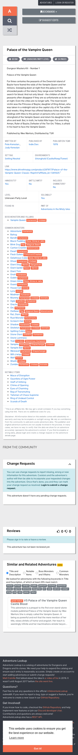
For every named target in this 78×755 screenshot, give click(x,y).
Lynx (13, 291)
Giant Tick (15, 271)
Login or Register (64, 2)
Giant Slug (15, 264)
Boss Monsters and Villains (46, 573)
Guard (13, 284)
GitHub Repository (50, 697)
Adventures (46, 2)
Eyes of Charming (19, 388)
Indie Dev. (34, 144)
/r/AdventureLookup (57, 691)
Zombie (14, 364)
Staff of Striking (18, 382)
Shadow (14, 324)
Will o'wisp (16, 354)
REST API (37, 717)
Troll (12, 341)
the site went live (43, 681)
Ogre (13, 301)
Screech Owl (17, 321)
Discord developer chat (50, 710)
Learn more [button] (16, 737)
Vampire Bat (16, 347)
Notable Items (30, 573)
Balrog (13, 234)
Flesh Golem (16, 254)
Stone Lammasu (18, 337)
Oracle (14, 304)
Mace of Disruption (20, 375)
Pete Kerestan (12, 144)
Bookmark (49, 11)
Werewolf (15, 351)
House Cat (16, 287)
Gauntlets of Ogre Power (22, 378)
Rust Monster (17, 317)
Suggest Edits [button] (50, 20)
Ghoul (13, 261)
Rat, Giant (15, 314)
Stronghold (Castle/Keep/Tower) (51, 158)
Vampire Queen (18, 220)
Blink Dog (15, 244)
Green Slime (16, 281)
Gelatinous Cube (19, 257)
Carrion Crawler (18, 247)
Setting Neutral (12, 158)
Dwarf (13, 251)
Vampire (14, 344)
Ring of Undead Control (22, 398)
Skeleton (15, 327)
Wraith (13, 361)
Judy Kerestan (12, 147)
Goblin (13, 277)
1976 (55, 144)
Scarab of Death (18, 401)
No (30, 183)
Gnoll (13, 274)
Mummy (14, 297)
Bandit (13, 237)
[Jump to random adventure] (10, 30)
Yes (7, 183)
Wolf (12, 357)
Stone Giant (16, 334)
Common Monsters (64, 573)
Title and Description (15, 573)
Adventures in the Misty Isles (55, 209)
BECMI (14, 59)
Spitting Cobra (17, 331)
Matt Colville (9, 678)
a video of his (51, 678)
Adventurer (16, 231)
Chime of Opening (19, 385)
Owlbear (14, 311)
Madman (15, 294)
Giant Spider (16, 267)
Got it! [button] (38, 748)
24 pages (62, 59)
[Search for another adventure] (10, 20)
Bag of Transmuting (20, 391)
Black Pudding (18, 241)
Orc (12, 307)
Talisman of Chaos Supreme (24, 395)
